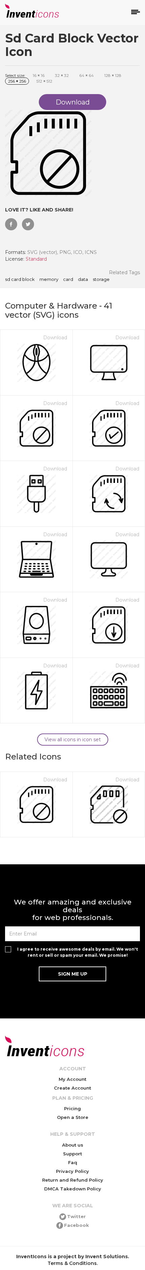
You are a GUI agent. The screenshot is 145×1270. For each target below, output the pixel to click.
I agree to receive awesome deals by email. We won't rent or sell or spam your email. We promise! (77, 952)
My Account (72, 1079)
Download (55, 338)
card (68, 279)
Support (72, 1153)
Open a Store (72, 1117)
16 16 (39, 75)
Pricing (72, 1108)
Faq (72, 1162)
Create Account (72, 1088)
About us (72, 1145)
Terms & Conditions (72, 1263)
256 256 (17, 81)
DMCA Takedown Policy (72, 1188)
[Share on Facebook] (11, 224)
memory (48, 279)
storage (101, 279)
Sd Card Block (20, 279)
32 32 (62, 75)
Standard (36, 259)
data (83, 279)
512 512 (44, 81)
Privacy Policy (72, 1171)
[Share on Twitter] (28, 224)
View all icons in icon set (73, 740)
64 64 (86, 75)
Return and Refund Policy (72, 1180)
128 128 (112, 75)
